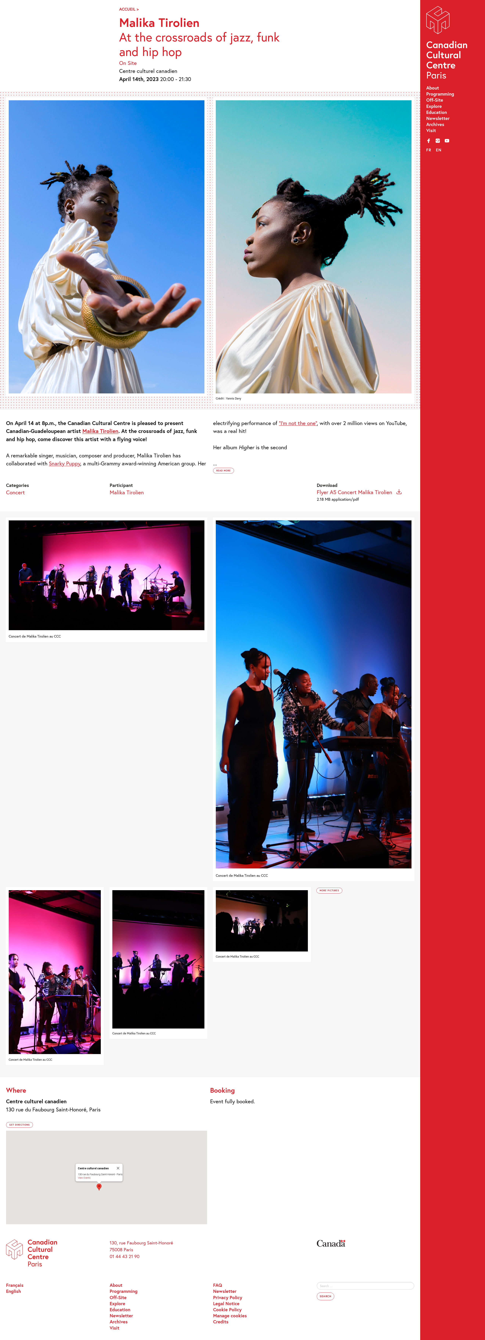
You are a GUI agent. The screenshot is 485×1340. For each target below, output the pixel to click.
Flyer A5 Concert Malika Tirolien (355, 492)
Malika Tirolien (127, 492)
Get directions (19, 1124)
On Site (128, 62)
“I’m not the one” (298, 423)
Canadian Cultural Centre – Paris (447, 44)
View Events (84, 1177)
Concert (15, 492)
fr (428, 150)
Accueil (127, 9)
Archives (435, 124)
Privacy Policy (227, 1297)
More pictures (329, 890)
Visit (431, 130)
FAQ (217, 1285)
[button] (99, 1187)
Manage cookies (230, 1316)
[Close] (118, 1168)
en (439, 150)
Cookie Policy (227, 1310)
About (432, 88)
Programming (440, 94)
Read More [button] (223, 470)
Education (436, 112)
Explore (434, 106)
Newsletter (438, 118)
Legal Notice (226, 1303)
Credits (220, 1322)
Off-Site (434, 100)
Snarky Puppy (64, 463)
